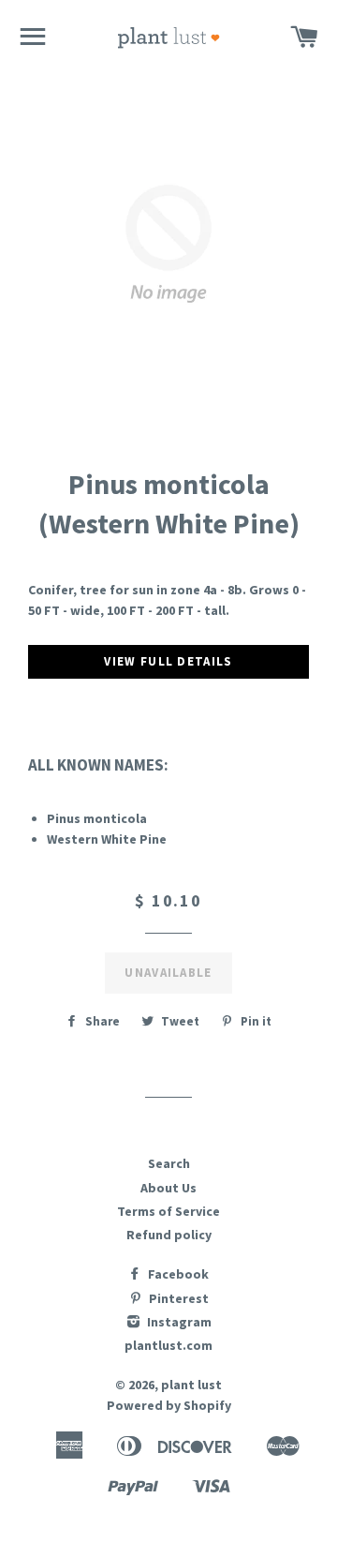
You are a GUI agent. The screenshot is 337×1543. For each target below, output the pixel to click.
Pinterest (177, 1298)
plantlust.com (168, 1345)
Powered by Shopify (169, 1405)
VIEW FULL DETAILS (168, 661)
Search (169, 1163)
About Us (168, 1187)
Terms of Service (168, 1211)
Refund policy (169, 1234)
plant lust (191, 1384)
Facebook (177, 1274)
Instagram (178, 1321)
